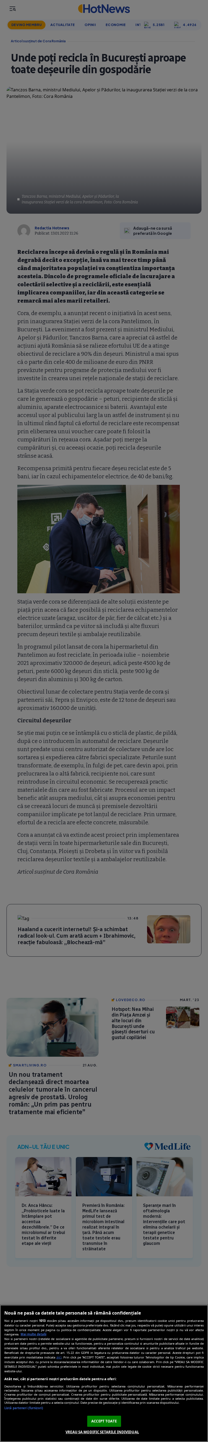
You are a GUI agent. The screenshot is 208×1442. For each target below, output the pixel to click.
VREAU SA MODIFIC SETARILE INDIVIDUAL (102, 1432)
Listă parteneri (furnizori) (23, 1408)
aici (58, 1357)
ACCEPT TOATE (104, 1421)
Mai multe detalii (33, 1334)
